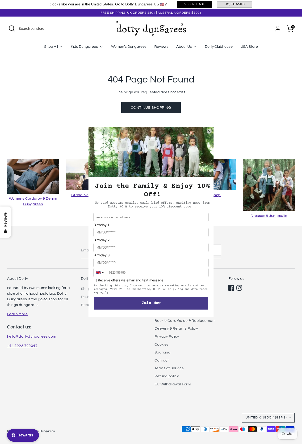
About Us (184, 46)
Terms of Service (169, 368)
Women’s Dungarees (129, 46)
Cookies (162, 344)
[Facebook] (231, 288)
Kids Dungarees (85, 46)
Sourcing (163, 352)
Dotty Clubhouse (219, 46)
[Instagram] (239, 288)
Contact (162, 360)
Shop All (51, 46)
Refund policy (167, 376)
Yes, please (194, 4)
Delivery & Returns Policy (176, 328)
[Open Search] (12, 28)
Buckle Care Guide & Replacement (185, 321)
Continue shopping (151, 107)
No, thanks (234, 4)
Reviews (161, 46)
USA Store (249, 46)
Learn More (17, 314)
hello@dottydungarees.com (31, 336)
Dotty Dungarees (43, 431)
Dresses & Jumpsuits (269, 216)
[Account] (278, 28)
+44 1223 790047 (22, 346)
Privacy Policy (167, 336)
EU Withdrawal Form (173, 384)
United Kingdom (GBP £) (265, 417)
